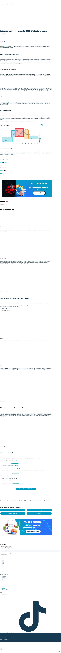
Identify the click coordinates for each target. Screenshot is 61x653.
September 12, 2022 (16, 483)
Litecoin (1, 162)
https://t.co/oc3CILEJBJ (15, 463)
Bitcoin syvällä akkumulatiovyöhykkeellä (6, 546)
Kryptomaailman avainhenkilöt (12, 513)
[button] (23, 646)
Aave (1, 165)
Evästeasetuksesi (2, 580)
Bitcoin (1, 157)
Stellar (1, 173)
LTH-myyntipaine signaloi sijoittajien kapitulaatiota (7, 553)
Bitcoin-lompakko (39, 513)
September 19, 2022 (16, 465)
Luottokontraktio (4, 549)
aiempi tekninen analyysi (5, 102)
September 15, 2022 (16, 473)
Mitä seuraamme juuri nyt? (4, 554)
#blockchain (9, 460)
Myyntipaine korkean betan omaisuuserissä (7, 547)
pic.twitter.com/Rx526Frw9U (41, 470)
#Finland (17, 460)
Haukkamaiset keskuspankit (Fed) (5, 548)
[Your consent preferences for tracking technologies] (59, 651)
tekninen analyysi (5, 46)
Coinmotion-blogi (39, 510)
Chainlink (1, 167)
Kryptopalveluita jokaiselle (13, 510)
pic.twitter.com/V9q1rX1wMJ (9, 480)
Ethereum (1, 159)
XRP (0, 175)
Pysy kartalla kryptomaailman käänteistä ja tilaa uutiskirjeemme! (26, 488)
